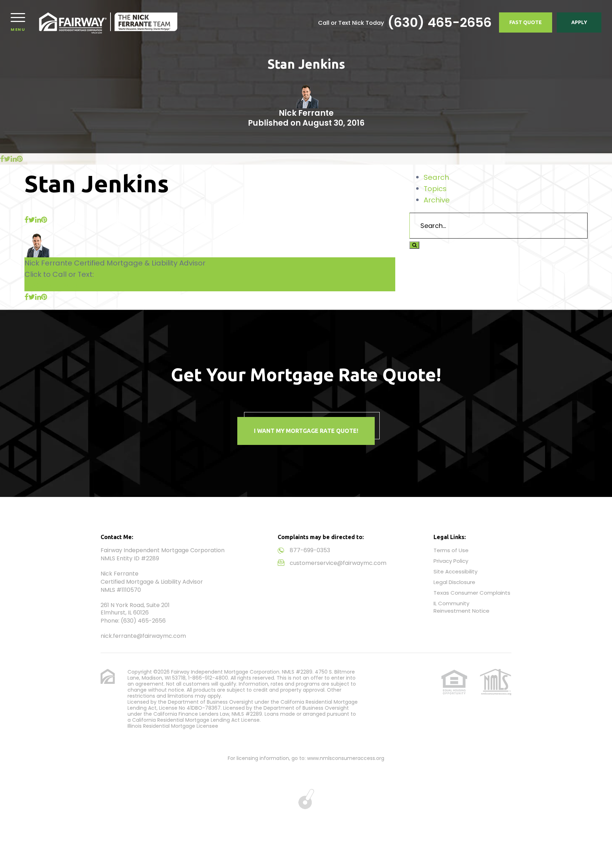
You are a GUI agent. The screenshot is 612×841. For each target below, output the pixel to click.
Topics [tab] (435, 189)
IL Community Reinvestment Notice (461, 607)
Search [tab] (436, 177)
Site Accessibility (455, 571)
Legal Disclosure (454, 582)
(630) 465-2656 (439, 22)
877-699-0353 (310, 550)
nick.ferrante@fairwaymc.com (143, 636)
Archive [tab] (437, 200)
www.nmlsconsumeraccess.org (345, 758)
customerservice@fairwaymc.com (338, 563)
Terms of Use (451, 550)
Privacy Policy (451, 561)
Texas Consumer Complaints (472, 592)
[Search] (414, 245)
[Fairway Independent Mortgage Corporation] (108, 22)
